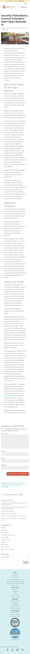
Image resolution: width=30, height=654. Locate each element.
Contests (4, 530)
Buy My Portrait (15, 606)
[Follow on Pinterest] (22, 650)
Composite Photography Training (15, 581)
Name (3, 451)
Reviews (15, 589)
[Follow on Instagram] (17, 650)
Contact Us (15, 576)
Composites (15, 604)
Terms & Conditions (15, 596)
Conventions (5, 532)
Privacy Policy (15, 595)
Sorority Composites (7, 549)
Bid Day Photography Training (15, 579)
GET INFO (21, 1)
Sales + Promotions (15, 601)
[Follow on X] (12, 650)
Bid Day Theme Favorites (9, 513)
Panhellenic (22, 28)
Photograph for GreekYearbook (15, 583)
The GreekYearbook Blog (12, 494)
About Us (15, 591)
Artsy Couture (15, 612)
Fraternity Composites (8, 535)
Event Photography (15, 608)
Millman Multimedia (15, 616)
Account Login (15, 585)
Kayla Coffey (6, 28)
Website (3, 465)
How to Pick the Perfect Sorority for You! (13, 516)
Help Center (15, 574)
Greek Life (4, 537)
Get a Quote (15, 577)
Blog (15, 593)
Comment (5, 433)
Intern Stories (5, 540)
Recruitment (5, 547)
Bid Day (3, 528)
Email (3, 458)
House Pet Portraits (7, 511)
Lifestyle (3, 542)
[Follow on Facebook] (7, 650)
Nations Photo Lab (15, 614)
